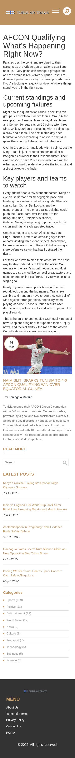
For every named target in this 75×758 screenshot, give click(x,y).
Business (14, 653)
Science (13, 660)
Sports (14, 600)
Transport (15, 640)
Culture (13, 633)
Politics (14, 606)
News (12, 626)
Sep (11, 346)
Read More (14, 449)
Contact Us (13, 726)
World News (17, 620)
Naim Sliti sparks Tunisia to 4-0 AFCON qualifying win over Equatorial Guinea (35, 384)
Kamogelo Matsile (20, 397)
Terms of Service (17, 713)
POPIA (10, 732)
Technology (16, 647)
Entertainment (18, 613)
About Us (12, 707)
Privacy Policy (15, 720)
